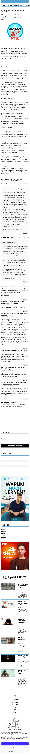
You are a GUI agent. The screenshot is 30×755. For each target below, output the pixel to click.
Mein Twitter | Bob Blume (8, 286)
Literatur (3, 537)
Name (3, 427)
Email (2, 463)
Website (3, 438)
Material (3, 539)
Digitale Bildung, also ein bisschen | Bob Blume (14, 350)
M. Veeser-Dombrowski (7, 237)
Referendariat (4, 533)
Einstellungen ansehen (15, 751)
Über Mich (10, 5)
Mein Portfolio (16, 5)
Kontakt (4, 5)
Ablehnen (15, 748)
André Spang (14, 84)
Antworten (25, 233)
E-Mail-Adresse (5, 432)
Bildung (3, 529)
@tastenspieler (5, 86)
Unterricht (3, 531)
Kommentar (5, 409)
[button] (28, 729)
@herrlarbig (4, 88)
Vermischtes (4, 535)
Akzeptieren (15, 744)
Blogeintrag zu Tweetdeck (8, 170)
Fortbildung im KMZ (6, 152)
